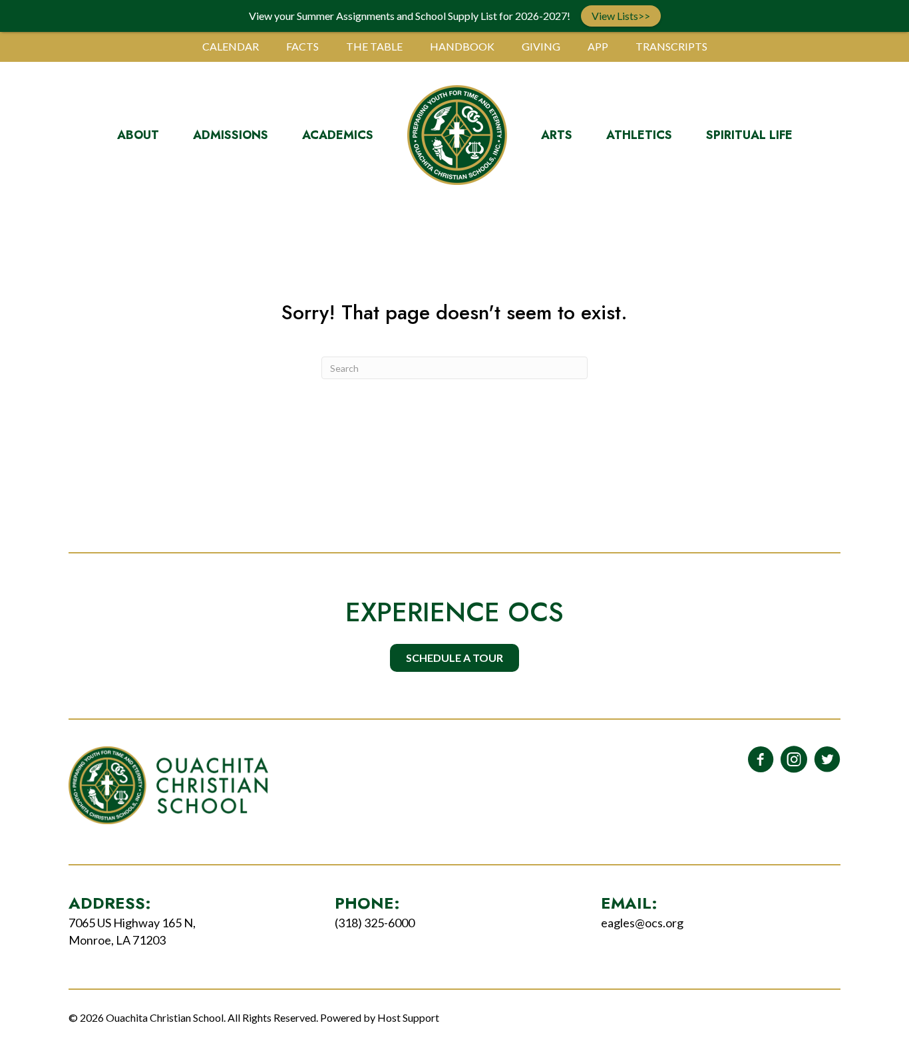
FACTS (302, 46)
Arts (556, 135)
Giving (541, 46)
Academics (337, 135)
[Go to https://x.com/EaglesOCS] (827, 760)
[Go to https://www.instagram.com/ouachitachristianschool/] (794, 760)
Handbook (462, 46)
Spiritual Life (749, 135)
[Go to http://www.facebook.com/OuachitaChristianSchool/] (760, 760)
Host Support (408, 1017)
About (138, 135)
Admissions (230, 135)
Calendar (230, 46)
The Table (374, 46)
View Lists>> (621, 15)
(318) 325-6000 (375, 922)
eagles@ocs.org (642, 922)
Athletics (639, 135)
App (598, 46)
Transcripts (671, 46)
